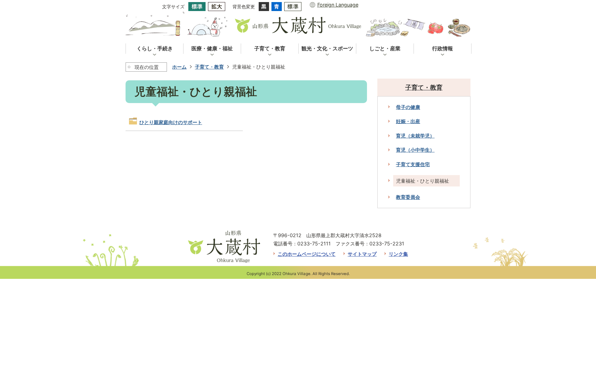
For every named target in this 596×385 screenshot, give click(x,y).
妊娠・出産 (408, 121)
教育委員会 (408, 197)
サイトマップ (362, 254)
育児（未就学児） (415, 136)
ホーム (179, 67)
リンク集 (398, 254)
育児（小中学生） (415, 150)
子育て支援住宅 (413, 164)
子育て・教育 (209, 67)
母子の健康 (408, 107)
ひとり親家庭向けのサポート (170, 122)
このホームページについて (307, 254)
